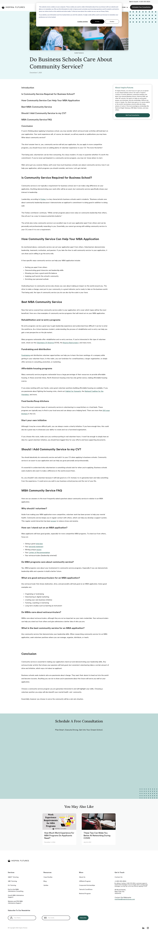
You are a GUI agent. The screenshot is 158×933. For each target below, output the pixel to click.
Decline (112, 21)
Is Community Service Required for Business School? (48, 94)
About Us (82, 877)
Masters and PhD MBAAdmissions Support (15, 902)
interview (39, 544)
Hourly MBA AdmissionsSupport (16, 896)
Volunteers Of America (45, 343)
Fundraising (25, 355)
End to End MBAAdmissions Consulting (15, 890)
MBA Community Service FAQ (36, 120)
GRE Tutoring (12, 881)
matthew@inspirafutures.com (125, 899)
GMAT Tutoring (13, 877)
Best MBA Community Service (36, 107)
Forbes (43, 199)
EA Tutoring (12, 885)
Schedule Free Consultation (141, 7)
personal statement (36, 546)
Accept (97, 21)
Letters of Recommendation (39, 552)
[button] (122, 7)
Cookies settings (82, 21)
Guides (46, 885)
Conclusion (27, 126)
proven (53, 521)
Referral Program (85, 893)
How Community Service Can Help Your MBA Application (50, 100)
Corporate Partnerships (87, 885)
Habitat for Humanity (73, 391)
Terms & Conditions (85, 889)
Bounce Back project (71, 343)
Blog (45, 881)
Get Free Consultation (132, 115)
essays (38, 549)
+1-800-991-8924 (144, 1)
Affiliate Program (85, 881)
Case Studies (48, 877)
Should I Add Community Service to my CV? (43, 113)
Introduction (27, 88)
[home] (13, 7)
